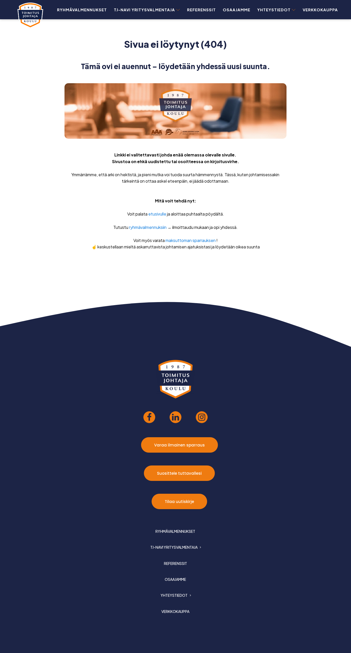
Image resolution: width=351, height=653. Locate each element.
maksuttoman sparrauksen (190, 240)
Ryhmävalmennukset (82, 9)
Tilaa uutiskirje (179, 501)
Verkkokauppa (320, 9)
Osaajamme (236, 9)
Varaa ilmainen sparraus (179, 445)
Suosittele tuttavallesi (179, 473)
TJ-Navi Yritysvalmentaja (144, 9)
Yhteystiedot (274, 9)
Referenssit (201, 9)
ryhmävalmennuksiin (148, 227)
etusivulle (157, 214)
